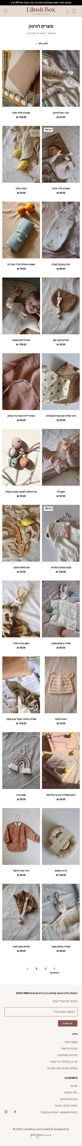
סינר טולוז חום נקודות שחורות (61, 416)
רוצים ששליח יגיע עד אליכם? (61, 795)
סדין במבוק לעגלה (61, 264)
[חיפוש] (67, 11)
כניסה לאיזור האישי (66, 1106)
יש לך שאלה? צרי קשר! (63, 1062)
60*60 (35, 133)
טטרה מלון (21, 188)
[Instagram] (6, 1111)
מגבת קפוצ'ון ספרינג (61, 567)
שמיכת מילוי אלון (21, 113)
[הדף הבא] (27, 968)
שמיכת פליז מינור (61, 188)
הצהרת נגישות (69, 1048)
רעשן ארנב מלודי (21, 643)
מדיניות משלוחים (67, 1055)
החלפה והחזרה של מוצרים (62, 1068)
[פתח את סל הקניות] (73, 11)
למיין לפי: (42, 43)
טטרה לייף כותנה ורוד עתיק (21, 416)
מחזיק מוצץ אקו (61, 340)
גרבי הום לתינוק (61, 113)
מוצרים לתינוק (36, 33)
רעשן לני (61, 491)
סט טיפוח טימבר (21, 567)
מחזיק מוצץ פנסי (21, 946)
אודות (74, 1086)
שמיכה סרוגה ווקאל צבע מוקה (21, 719)
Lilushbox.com (32, 1129)
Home (52, 33)
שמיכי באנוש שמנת (61, 643)
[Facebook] (15, 1111)
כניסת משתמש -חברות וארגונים (59, 1112)
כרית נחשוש (61, 870)
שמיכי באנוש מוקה (60, 946)
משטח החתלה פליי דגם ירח (21, 264)
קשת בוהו (21, 795)
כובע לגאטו (61, 719)
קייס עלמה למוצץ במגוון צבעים (21, 491)
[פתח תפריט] (6, 11)
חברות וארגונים (68, 1099)
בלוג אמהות (70, 1092)
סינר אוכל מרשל (21, 870)
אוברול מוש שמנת (21, 340)
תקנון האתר (70, 1042)
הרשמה (68, 1023)
